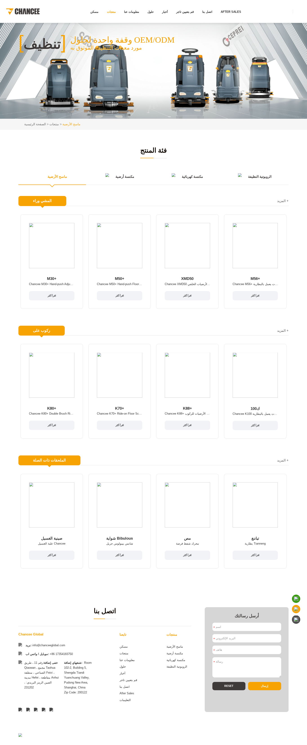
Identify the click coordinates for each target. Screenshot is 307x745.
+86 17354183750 (61, 654)
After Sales (231, 11)
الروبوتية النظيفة (177, 666)
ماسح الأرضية (71, 124)
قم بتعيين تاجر (185, 11)
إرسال (264, 686)
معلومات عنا (131, 11)
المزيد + (283, 201)
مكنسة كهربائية (176, 660)
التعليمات (125, 700)
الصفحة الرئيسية (35, 124)
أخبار (165, 11)
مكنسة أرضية (175, 653)
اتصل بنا (207, 11)
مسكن (94, 11)
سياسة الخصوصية (280, 740)
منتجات (111, 11)
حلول (150, 11)
